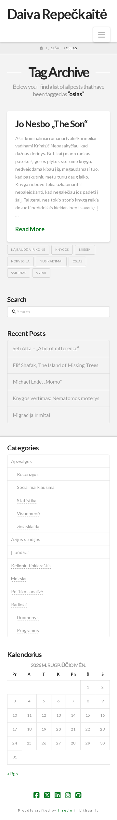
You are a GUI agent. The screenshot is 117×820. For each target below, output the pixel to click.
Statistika (26, 500)
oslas (77, 261)
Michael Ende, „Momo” (37, 382)
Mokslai (18, 578)
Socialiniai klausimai (36, 487)
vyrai (41, 273)
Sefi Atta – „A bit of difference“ (46, 348)
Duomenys (28, 617)
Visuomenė (28, 513)
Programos (28, 630)
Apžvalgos (21, 461)
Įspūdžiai (20, 552)
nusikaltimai (51, 261)
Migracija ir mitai (31, 415)
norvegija (20, 261)
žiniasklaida (28, 526)
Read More (30, 229)
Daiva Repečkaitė (57, 14)
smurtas (18, 273)
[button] (101, 34)
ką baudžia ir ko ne (28, 249)
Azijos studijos (25, 539)
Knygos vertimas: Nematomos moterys (56, 398)
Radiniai (19, 604)
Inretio (65, 810)
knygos (62, 249)
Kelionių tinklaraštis (31, 565)
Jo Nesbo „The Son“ (51, 123)
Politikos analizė (27, 591)
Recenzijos (28, 474)
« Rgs (12, 773)
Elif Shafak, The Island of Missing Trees (55, 365)
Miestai (85, 249)
